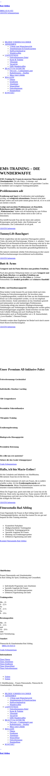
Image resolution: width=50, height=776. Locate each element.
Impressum (4, 689)
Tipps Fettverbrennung (8, 668)
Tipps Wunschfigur (7, 666)
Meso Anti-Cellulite (17, 75)
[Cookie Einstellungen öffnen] (18, 775)
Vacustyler (14, 64)
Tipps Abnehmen (6, 662)
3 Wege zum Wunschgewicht (21, 46)
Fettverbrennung (16, 88)
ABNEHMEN (10, 44)
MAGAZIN (9, 77)
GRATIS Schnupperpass (9, 13)
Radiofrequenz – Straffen (19, 73)
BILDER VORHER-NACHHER (18, 42)
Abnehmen (14, 84)
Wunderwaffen (15, 53)
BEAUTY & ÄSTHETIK (15, 68)
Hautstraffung (15, 91)
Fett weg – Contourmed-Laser (21, 71)
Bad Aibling (5, 6)
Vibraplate (14, 62)
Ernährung (14, 82)
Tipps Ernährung (6, 664)
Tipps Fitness (5, 659)
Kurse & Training (16, 60)
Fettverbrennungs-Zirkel (19, 57)
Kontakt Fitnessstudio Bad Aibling (13, 541)
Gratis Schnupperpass (8, 464)
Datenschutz (14, 689)
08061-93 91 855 (6, 11)
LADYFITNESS (11, 55)
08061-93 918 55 (8, 646)
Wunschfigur (15, 86)
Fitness (12, 79)
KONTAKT (9, 93)
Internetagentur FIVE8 (32, 685)
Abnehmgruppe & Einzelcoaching (23, 49)
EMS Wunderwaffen (18, 66)
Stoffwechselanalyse (17, 51)
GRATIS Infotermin (7, 228)
